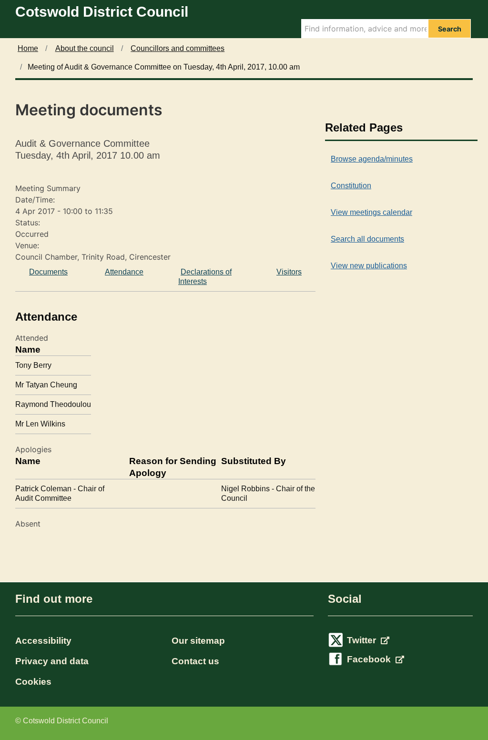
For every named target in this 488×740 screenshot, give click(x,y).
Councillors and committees (177, 48)
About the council (84, 48)
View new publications (369, 266)
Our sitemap (198, 641)
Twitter (362, 640)
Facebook (370, 659)
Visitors (289, 272)
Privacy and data (52, 661)
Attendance (124, 272)
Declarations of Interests (205, 276)
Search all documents (367, 239)
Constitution (351, 186)
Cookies (33, 682)
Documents (48, 272)
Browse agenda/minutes (372, 159)
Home (28, 48)
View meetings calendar (371, 212)
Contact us (195, 661)
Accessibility (43, 641)
